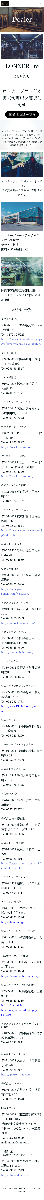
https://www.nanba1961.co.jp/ (20, 976)
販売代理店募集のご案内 (22, 114)
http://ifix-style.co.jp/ (14, 1175)
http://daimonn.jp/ (13, 922)
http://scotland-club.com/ (17, 652)
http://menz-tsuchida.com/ (18, 623)
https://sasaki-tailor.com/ (17, 447)
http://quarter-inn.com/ (16, 1074)
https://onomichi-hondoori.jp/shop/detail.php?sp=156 (19, 1010)
